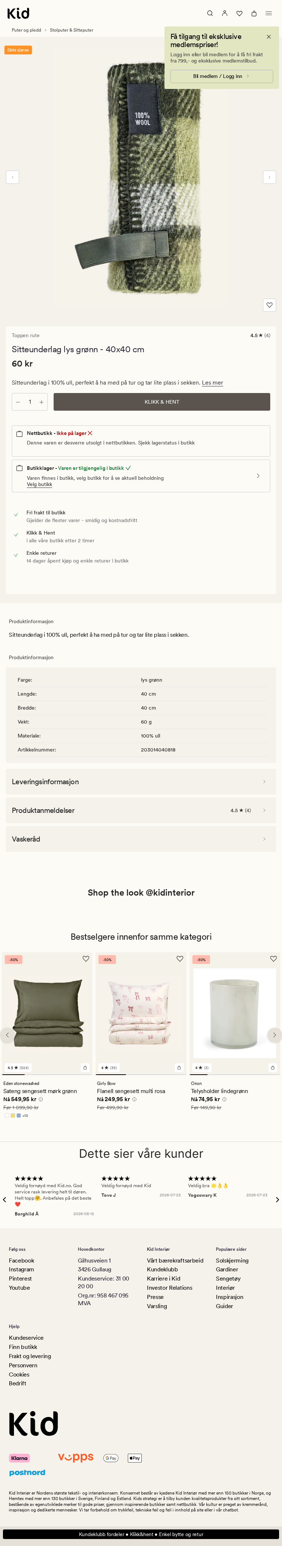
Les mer (212, 382)
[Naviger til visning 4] (81, 1074)
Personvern (23, 1365)
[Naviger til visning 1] (13, 1074)
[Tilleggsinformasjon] (39, 1100)
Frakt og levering (30, 1356)
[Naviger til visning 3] (58, 1074)
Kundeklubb (162, 1269)
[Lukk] (268, 36)
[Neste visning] (269, 177)
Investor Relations (169, 1287)
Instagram (21, 1269)
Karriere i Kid (163, 1278)
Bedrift (17, 1383)
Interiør (225, 1287)
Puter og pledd (26, 30)
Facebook (21, 1260)
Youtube (19, 1287)
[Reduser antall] (18, 401)
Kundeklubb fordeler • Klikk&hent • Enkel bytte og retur (141, 1534)
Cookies (19, 1374)
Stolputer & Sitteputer (71, 30)
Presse (155, 1296)
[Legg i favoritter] (269, 305)
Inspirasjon (229, 1296)
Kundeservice (26, 1337)
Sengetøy (228, 1278)
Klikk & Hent (162, 402)
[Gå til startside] (18, 13)
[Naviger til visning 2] (36, 1074)
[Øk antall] (41, 401)
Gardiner (227, 1269)
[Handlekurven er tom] (254, 13)
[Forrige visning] (12, 177)
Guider (224, 1306)
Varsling (157, 1306)
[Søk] (210, 13)
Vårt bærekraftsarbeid (175, 1260)
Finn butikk (23, 1346)
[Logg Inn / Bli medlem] (224, 13)
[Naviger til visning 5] (271, 1074)
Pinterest (20, 1278)
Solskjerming (232, 1260)
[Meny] (268, 13)
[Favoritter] (239, 13)
